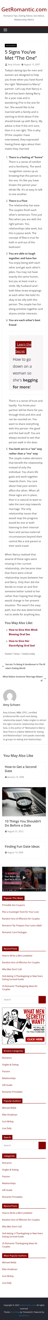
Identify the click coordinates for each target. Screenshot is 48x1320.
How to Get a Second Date (21, 768)
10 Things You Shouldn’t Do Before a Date (23, 823)
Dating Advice (11, 45)
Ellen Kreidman (9, 1114)
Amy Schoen (14, 64)
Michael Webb (9, 1107)
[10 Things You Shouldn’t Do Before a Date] (24, 789)
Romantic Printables (12, 1091)
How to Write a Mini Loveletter (17, 955)
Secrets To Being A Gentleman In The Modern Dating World (25, 666)
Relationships (9, 1078)
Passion (6, 1071)
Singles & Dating (10, 1064)
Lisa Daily (6, 1128)
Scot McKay (8, 1121)
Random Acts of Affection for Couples (21, 962)
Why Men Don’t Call (12, 969)
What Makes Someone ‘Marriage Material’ (23, 678)
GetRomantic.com (24, 9)
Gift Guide (7, 1085)
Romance (7, 1057)
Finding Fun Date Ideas (22, 846)
